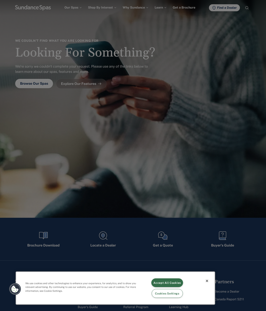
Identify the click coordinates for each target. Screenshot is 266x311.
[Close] (207, 281)
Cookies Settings (167, 293)
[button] (15, 289)
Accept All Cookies (167, 282)
